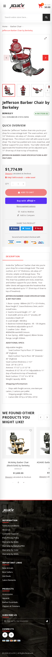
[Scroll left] (40, 417)
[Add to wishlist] (30, 430)
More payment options (26, 206)
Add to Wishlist (27, 212)
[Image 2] (23, 90)
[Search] (46, 17)
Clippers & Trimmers (11, 606)
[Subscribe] (47, 621)
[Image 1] (8, 90)
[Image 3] (37, 90)
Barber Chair (16, 26)
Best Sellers (7, 572)
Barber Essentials (10, 602)
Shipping (8, 173)
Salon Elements (9, 580)
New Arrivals (7, 568)
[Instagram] (11, 634)
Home (5, 26)
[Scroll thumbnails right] (47, 90)
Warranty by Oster (10, 550)
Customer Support (10, 533)
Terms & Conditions (10, 525)
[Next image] (45, 58)
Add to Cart (27, 192)
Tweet (27, 228)
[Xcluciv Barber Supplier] (17, 6)
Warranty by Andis (10, 542)
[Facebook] (5, 634)
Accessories (7, 594)
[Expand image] (45, 38)
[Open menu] (5, 6)
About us (6, 529)
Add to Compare (27, 215)
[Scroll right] (47, 417)
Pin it (39, 228)
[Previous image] (6, 58)
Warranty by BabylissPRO (13, 546)
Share (15, 228)
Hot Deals (6, 576)
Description (13, 256)
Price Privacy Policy (10, 537)
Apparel (5, 598)
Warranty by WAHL (10, 554)
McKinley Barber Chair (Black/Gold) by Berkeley (18, 464)
